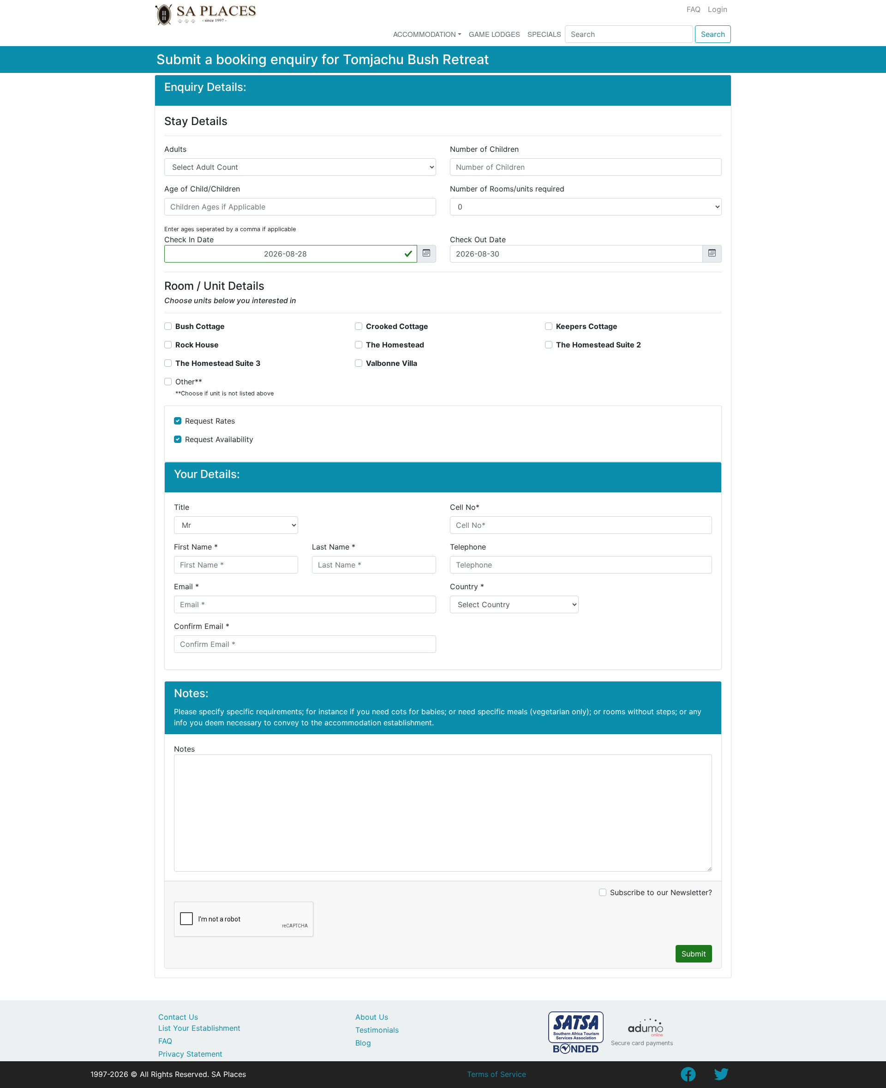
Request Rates (210, 420)
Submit (694, 953)
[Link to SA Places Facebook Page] (688, 1077)
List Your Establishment (199, 1028)
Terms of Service (496, 1074)
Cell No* (464, 507)
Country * (467, 586)
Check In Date (189, 239)
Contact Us (178, 1017)
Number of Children (484, 149)
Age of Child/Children (202, 188)
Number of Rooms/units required (507, 188)
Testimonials (377, 1029)
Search (713, 34)
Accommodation (424, 34)
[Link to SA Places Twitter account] (721, 1077)
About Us (371, 1017)
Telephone (468, 546)
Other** (224, 387)
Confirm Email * (201, 626)
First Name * (196, 546)
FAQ (693, 9)
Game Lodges (494, 34)
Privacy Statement (190, 1053)
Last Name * (333, 546)
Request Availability (219, 439)
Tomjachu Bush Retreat (416, 59)
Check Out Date (478, 239)
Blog (363, 1042)
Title (181, 507)
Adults (175, 149)
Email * (186, 586)
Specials (544, 34)
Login (717, 9)
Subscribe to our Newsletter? (661, 892)
